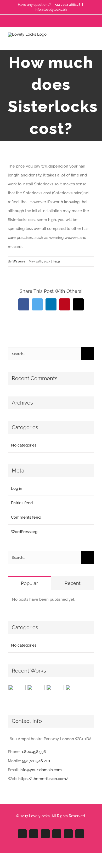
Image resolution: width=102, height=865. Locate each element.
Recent (73, 583)
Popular (29, 583)
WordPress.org (24, 531)
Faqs (56, 261)
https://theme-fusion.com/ (43, 778)
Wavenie (19, 261)
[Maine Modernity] (36, 693)
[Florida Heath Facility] (17, 693)
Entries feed (22, 503)
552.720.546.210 (36, 761)
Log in (16, 488)
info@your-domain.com (41, 769)
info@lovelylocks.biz (51, 10)
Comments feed (26, 517)
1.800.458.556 (33, 751)
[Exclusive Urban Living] (55, 693)
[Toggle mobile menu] (92, 42)
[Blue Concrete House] (74, 693)
